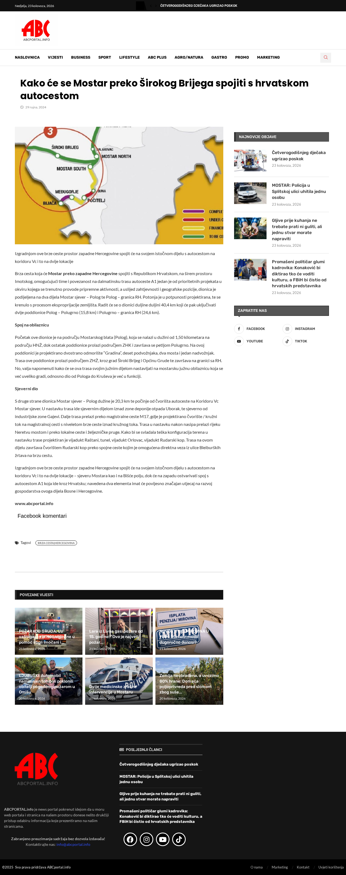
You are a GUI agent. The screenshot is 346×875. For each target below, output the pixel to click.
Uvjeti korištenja (331, 867)
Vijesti (55, 57)
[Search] (325, 58)
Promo (242, 57)
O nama (257, 867)
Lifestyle (129, 57)
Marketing (268, 57)
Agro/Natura (189, 57)
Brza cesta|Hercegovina (56, 543)
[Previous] (151, 5)
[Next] (156, 5)
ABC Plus (157, 57)
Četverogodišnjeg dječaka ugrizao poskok (198, 6)
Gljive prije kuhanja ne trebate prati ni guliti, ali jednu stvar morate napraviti (297, 229)
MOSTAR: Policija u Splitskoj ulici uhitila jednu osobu (299, 191)
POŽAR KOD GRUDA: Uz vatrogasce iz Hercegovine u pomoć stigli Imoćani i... (47, 637)
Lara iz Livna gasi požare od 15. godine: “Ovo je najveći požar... (116, 637)
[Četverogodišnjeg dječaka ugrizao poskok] (250, 160)
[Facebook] (130, 839)
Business (80, 57)
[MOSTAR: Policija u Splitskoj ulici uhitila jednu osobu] (250, 193)
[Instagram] (146, 839)
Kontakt (303, 867)
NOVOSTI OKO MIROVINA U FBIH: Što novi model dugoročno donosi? (184, 637)
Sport (104, 57)
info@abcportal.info (73, 844)
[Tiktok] (179, 839)
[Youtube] (162, 839)
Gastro (219, 57)
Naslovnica (27, 57)
